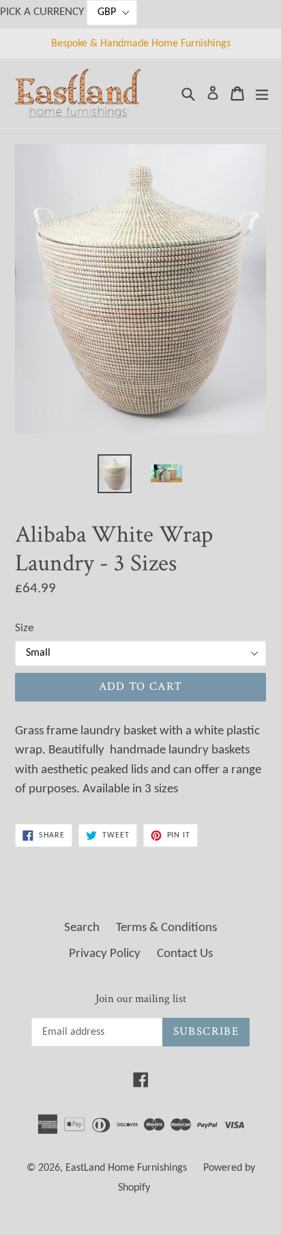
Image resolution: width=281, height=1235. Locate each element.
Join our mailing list (140, 998)
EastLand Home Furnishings (126, 1168)
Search (82, 927)
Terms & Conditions (166, 927)
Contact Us (185, 953)
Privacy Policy (104, 953)
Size (24, 628)
